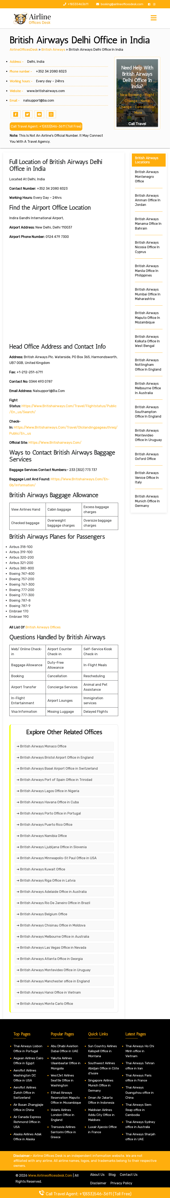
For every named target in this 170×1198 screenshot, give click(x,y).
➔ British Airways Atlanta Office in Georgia (50, 959)
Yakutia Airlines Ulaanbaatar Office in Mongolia (65, 1063)
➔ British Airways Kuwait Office (41, 869)
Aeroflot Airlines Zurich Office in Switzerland (24, 1093)
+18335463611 (77, 4)
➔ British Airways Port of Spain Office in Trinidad (54, 780)
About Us (97, 1175)
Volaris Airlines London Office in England (62, 1115)
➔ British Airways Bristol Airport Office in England (55, 757)
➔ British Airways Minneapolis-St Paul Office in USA (57, 858)
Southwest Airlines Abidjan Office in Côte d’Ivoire (103, 1068)
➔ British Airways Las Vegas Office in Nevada (51, 948)
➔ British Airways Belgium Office (42, 914)
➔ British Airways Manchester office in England (53, 981)
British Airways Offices (43, 627)
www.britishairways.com (46, 91)
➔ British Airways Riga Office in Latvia (46, 880)
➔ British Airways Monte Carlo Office (45, 1004)
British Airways (53, 50)
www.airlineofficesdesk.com (50, 1175)
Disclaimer (98, 1183)
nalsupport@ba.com (38, 100)
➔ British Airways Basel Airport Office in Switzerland (57, 768)
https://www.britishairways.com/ (55, 443)
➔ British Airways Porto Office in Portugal (49, 813)
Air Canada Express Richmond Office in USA (27, 1122)
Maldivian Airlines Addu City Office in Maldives (101, 1115)
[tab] (154, 18)
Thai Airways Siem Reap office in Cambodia (138, 1110)
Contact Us (128, 1175)
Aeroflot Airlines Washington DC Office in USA (24, 1076)
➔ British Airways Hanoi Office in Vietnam (49, 992)
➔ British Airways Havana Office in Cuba (48, 802)
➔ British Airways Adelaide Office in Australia (52, 892)
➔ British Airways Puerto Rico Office (44, 825)
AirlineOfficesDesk (24, 50)
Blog (112, 1175)
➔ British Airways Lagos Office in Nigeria (48, 791)
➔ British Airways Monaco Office (41, 746)
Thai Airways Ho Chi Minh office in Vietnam (139, 1051)
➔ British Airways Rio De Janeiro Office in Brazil (53, 903)
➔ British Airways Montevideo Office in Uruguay (54, 970)
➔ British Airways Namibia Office (42, 836)
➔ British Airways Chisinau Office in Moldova (51, 925)
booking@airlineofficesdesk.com (122, 4)
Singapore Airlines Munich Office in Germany (100, 1085)
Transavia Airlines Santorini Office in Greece (63, 1132)
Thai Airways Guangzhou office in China (139, 1093)
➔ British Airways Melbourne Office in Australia (53, 937)
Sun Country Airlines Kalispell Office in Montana (102, 1051)
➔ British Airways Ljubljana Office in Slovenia (52, 847)
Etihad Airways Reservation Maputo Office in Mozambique (66, 1098)
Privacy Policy (121, 1183)
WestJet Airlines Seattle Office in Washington (62, 1080)
